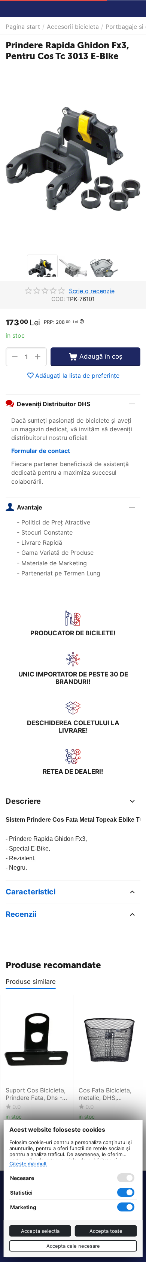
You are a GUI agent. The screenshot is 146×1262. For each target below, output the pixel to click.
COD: (58, 298)
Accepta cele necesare (73, 1246)
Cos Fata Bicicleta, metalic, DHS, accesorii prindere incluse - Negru (105, 1094)
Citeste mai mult (28, 1164)
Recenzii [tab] (21, 914)
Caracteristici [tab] (30, 891)
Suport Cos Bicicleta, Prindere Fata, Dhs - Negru (36, 1094)
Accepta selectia (40, 1231)
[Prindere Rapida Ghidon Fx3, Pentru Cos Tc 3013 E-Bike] (73, 159)
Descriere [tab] (23, 801)
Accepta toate (105, 1231)
